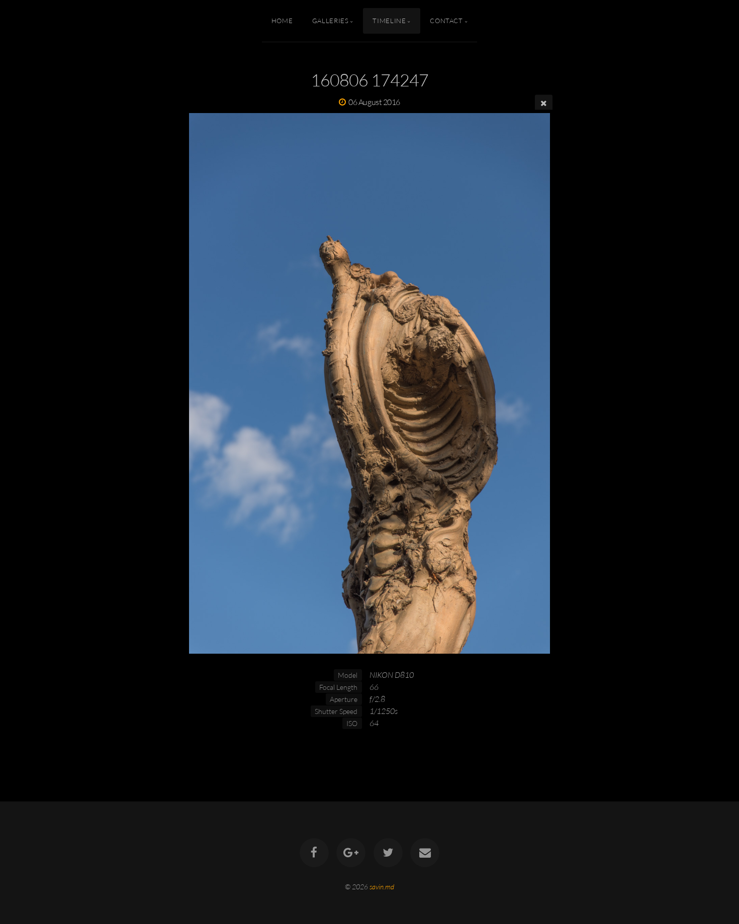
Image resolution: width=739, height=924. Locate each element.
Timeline (389, 21)
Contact (446, 21)
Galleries (330, 21)
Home (282, 21)
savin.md (381, 886)
